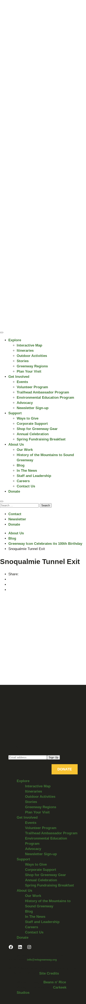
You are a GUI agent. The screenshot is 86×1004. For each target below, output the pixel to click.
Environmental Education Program (45, 398)
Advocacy (25, 403)
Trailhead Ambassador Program (43, 392)
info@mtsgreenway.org (42, 959)
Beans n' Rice (54, 982)
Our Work (25, 450)
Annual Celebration (33, 434)
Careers (23, 481)
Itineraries (25, 351)
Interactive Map (29, 345)
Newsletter (17, 519)
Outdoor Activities (32, 356)
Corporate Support (32, 424)
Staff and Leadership (34, 476)
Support (15, 413)
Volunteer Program (32, 387)
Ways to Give (27, 418)
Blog (20, 465)
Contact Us (26, 486)
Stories (23, 361)
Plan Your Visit (29, 371)
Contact (14, 514)
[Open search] (1, 501)
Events (22, 382)
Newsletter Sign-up (32, 408)
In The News (27, 471)
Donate (14, 491)
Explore (14, 340)
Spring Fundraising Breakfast (41, 439)
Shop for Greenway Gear (37, 429)
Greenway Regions (32, 366)
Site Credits (49, 973)
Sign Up (53, 757)
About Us (16, 444)
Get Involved (18, 377)
